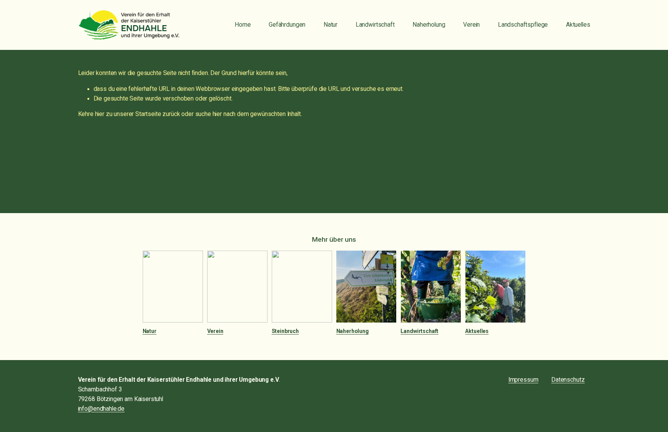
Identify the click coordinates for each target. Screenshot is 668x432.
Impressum (523, 379)
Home (242, 24)
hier (99, 114)
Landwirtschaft (375, 24)
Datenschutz (567, 379)
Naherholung (428, 24)
